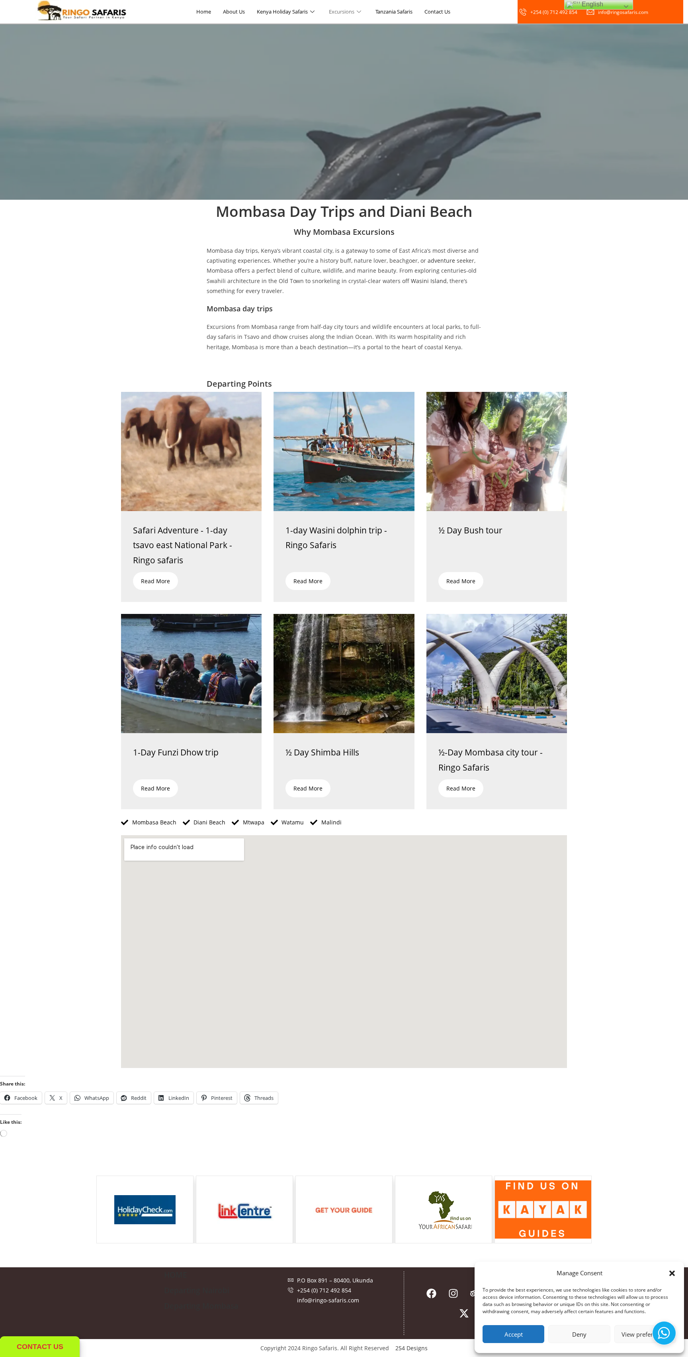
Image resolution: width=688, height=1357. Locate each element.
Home (203, 11)
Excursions (341, 11)
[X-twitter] (464, 1313)
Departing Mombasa (201, 1306)
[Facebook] (431, 1293)
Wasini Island (429, 281)
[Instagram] (453, 1293)
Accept (513, 1334)
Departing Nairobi (196, 1290)
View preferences (645, 1334)
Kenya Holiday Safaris (282, 11)
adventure (441, 260)
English (591, 4)
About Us (234, 11)
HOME (175, 1275)
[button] (672, 1273)
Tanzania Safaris (393, 11)
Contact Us (437, 11)
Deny (579, 1334)
